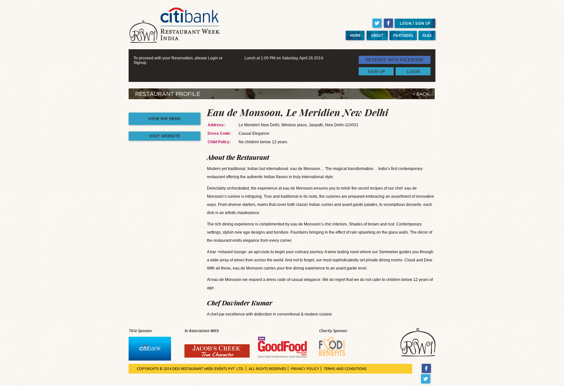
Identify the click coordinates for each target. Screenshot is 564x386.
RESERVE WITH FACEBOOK (394, 59)
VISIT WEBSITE (164, 136)
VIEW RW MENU (164, 119)
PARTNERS (403, 35)
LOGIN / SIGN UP (415, 23)
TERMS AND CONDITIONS (345, 368)
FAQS (427, 35)
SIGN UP (376, 71)
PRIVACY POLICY (305, 368)
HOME (355, 35)
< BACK (421, 94)
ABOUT (377, 35)
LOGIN (413, 71)
